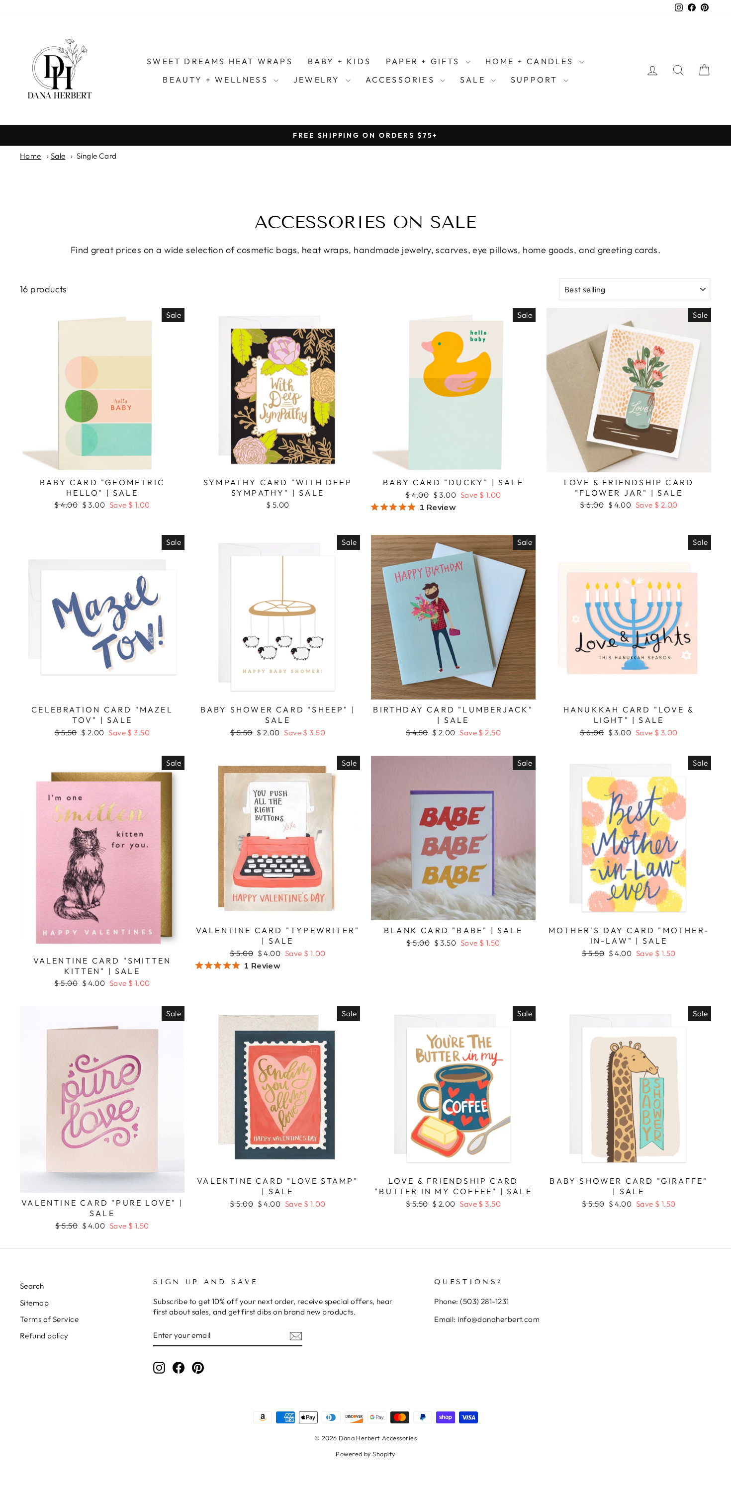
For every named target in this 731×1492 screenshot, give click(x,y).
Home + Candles (531, 61)
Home (30, 156)
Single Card (97, 156)
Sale (474, 80)
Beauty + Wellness (217, 80)
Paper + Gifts (424, 61)
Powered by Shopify (365, 1454)
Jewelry (318, 80)
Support (536, 80)
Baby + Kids (339, 61)
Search (32, 1286)
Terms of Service (49, 1319)
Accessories (402, 80)
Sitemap (34, 1303)
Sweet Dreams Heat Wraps (220, 61)
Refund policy (44, 1335)
